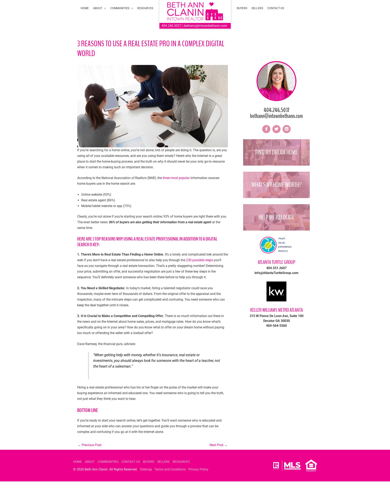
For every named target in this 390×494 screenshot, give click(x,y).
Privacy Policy (198, 469)
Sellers (163, 462)
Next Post (219, 445)
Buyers (148, 462)
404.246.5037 (171, 26)
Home (77, 462)
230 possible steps (199, 260)
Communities (108, 462)
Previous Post (89, 445)
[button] (104, 8)
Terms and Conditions (170, 469)
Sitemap (146, 469)
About (90, 462)
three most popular (176, 178)
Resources (181, 462)
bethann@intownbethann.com (205, 26)
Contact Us (130, 462)
